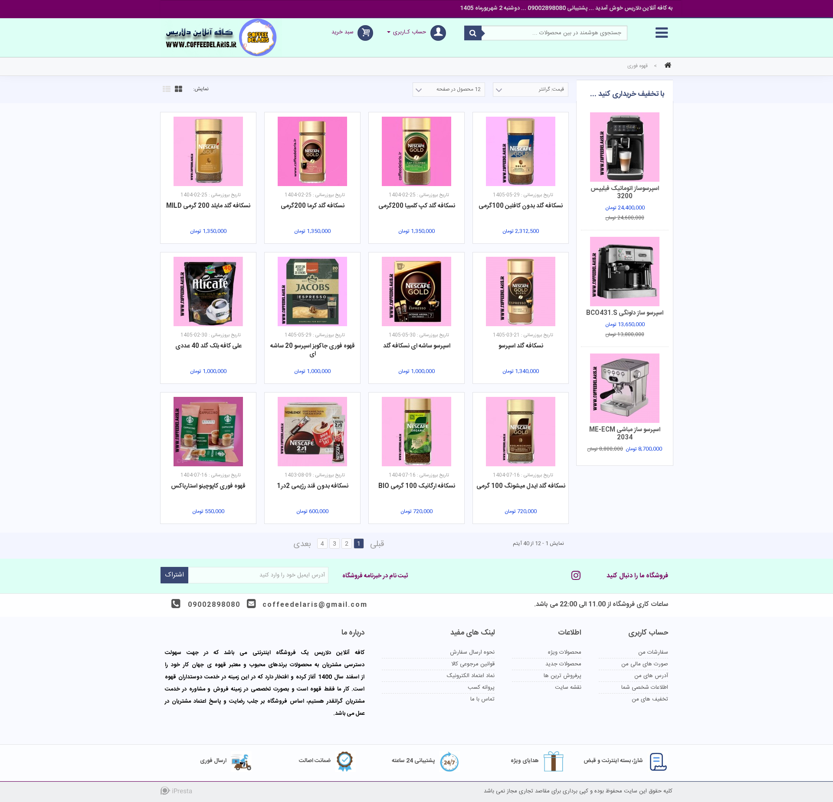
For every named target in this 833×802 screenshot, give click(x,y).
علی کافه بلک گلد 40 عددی (208, 346)
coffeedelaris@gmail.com (314, 604)
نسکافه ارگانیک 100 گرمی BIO (416, 486)
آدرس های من (651, 676)
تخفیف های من (650, 699)
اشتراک (174, 575)
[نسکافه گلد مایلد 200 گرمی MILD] (208, 151)
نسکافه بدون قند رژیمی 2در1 (312, 486)
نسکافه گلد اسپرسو (520, 346)
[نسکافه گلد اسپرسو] (520, 291)
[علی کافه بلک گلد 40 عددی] (208, 291)
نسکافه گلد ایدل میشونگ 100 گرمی (520, 486)
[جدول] (177, 88)
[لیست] (166, 88)
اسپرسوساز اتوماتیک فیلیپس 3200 (624, 192)
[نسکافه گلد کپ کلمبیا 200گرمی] (416, 151)
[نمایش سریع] (567, 121)
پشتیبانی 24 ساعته (413, 761)
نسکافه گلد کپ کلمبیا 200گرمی (416, 206)
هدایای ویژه (525, 761)
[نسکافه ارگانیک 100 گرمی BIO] (416, 431)
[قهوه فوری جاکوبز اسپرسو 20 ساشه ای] (312, 291)
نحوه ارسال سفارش (472, 652)
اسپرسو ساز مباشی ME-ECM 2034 (624, 434)
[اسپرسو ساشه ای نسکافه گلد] (416, 291)
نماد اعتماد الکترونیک (471, 676)
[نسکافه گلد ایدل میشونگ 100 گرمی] (520, 431)
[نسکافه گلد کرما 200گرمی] (312, 151)
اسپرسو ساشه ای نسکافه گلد (416, 346)
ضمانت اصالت (315, 761)
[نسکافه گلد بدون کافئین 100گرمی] (520, 151)
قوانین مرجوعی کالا (473, 664)
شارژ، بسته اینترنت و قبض (613, 761)
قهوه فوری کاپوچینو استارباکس (208, 486)
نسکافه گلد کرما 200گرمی (312, 206)
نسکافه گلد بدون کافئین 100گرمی (521, 206)
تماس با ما (482, 699)
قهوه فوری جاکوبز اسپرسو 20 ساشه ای (312, 350)
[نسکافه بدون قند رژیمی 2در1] (312, 431)
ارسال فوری (213, 761)
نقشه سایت (568, 687)
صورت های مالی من (644, 664)
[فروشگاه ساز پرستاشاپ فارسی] (195, 792)
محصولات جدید (563, 664)
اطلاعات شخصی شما (644, 687)
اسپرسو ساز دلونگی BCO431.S (624, 313)
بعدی (302, 544)
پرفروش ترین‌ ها (562, 676)
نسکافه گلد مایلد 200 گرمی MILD (208, 206)
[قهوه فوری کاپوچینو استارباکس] (208, 431)
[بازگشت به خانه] (666, 66)
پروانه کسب (481, 687)
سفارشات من (653, 652)
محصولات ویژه (564, 652)
